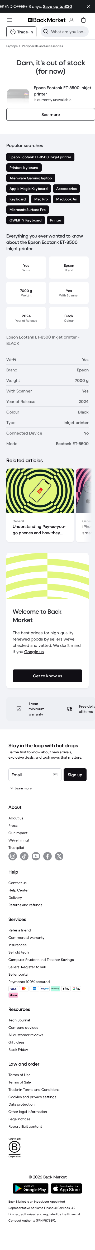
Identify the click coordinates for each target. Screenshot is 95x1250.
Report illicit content (25, 1126)
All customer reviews (25, 1034)
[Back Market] (46, 20)
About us (15, 818)
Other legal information (27, 1111)
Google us (34, 651)
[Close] (88, 6)
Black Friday (18, 1049)
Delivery (15, 897)
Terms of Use (19, 1074)
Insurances (17, 944)
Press (13, 825)
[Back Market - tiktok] (24, 856)
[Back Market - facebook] (47, 856)
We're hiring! (18, 840)
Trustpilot (16, 847)
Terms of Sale (19, 1082)
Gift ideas (16, 1042)
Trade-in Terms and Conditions (34, 1089)
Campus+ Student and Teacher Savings (41, 959)
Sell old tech (18, 952)
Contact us (17, 882)
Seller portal (18, 974)
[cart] (83, 20)
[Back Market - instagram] (12, 856)
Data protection (21, 1104)
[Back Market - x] (59, 856)
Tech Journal (19, 1020)
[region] (47, 506)
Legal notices (19, 1119)
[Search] (46, 31)
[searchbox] (69, 31)
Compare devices (23, 1027)
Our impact (17, 832)
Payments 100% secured (29, 981)
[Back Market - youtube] (36, 856)
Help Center (18, 890)
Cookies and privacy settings (32, 1097)
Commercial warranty (26, 937)
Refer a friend (19, 930)
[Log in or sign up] (71, 20)
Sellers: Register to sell (27, 967)
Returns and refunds (25, 905)
